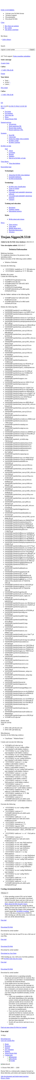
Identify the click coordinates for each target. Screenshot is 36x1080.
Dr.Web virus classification (17, 186)
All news (11, 232)
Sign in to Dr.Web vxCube (17, 158)
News (6, 117)
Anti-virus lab (9, 115)
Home (7, 1044)
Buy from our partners (12, 26)
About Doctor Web (11, 119)
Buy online (8, 28)
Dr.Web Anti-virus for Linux (13, 959)
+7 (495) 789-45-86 (7, 70)
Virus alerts (12, 226)
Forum (3, 73)
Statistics (11, 156)
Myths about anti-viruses (16, 219)
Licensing (12, 152)
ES (10, 106)
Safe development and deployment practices (14, 1076)
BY (23, 106)
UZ (21, 106)
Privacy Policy (5, 1078)
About (11, 151)
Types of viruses (14, 188)
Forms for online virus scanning (19, 139)
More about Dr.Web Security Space (16, 904)
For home (8, 111)
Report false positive (15, 128)
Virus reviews (13, 224)
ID (26, 106)
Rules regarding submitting (21, 56)
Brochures (12, 207)
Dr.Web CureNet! (14, 142)
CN (5, 106)
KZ (18, 106)
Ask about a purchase (11, 29)
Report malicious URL (16, 130)
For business (9, 113)
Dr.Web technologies (15, 178)
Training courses (14, 209)
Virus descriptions (14, 163)
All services (12, 124)
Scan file (11, 135)
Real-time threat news (15, 230)
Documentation (10, 17)
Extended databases (15, 177)
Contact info (9, 1055)
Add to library (6, 39)
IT (14, 106)
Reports (11, 154)
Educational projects (15, 211)
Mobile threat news (15, 228)
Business (7, 1046)
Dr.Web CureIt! (14, 140)
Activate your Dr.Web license (14, 13)
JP (16, 106)
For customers (9, 1049)
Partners (7, 1051)
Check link (12, 137)
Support (7, 1048)
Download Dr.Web (11, 19)
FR (12, 106)
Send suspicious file (15, 126)
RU (2, 106)
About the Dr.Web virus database (19, 175)
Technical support (11, 15)
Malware (11, 190)
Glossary (11, 199)
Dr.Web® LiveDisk (22, 911)
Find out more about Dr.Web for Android (14, 1027)
